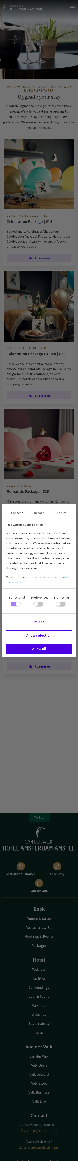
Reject (39, 621)
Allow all (39, 648)
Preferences (39, 597)
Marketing (61, 597)
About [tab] (61, 513)
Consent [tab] (17, 513)
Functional (17, 597)
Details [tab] (39, 513)
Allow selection (39, 635)
